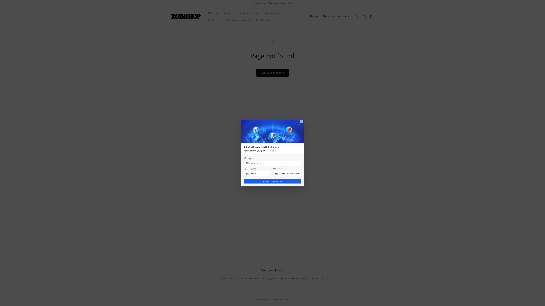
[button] (272, 163)
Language (252, 169)
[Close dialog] (301, 121)
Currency (280, 169)
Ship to (251, 158)
